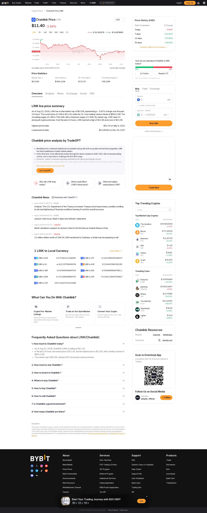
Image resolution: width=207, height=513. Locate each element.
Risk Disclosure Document (98, 433)
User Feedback (138, 478)
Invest (83, 93)
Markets (28, 3)
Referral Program (106, 474)
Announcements (69, 478)
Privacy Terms (124, 510)
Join (141, 501)
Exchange (71, 93)
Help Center (136, 469)
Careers (66, 492)
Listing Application (107, 483)
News (60, 93)
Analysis (49, 93)
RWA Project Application (109, 487)
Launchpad (170, 474)
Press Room (67, 469)
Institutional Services (108, 478)
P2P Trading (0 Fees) (108, 465)
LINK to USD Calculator (154, 131)
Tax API (103, 492)
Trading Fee (136, 487)
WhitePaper (167, 335)
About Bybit (67, 460)
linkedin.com (167, 340)
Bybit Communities (70, 474)
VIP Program (104, 469)
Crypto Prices (37, 11)
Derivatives (170, 465)
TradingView (171, 483)
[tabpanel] (153, 108)
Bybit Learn (136, 483)
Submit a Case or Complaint (142, 465)
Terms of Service (113, 510)
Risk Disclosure (69, 483)
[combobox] (153, 210)
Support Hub (137, 474)
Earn (168, 469)
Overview (37, 93)
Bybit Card (170, 478)
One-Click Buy (105, 460)
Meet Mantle (67, 465)
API (133, 492)
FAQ (92, 93)
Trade (168, 460)
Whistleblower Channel (72, 487)
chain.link (156, 335)
